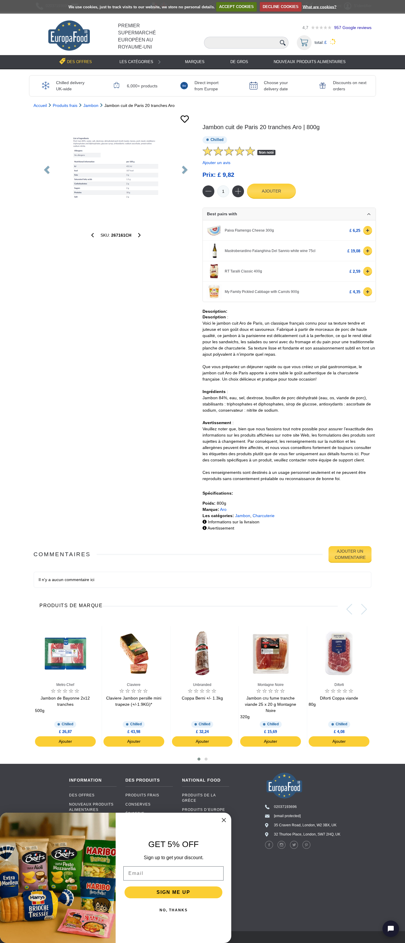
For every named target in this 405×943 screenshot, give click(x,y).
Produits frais (142, 795)
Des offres (82, 795)
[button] (199, 759)
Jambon (242, 515)
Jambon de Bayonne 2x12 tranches (62, 704)
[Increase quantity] (238, 191)
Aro (223, 509)
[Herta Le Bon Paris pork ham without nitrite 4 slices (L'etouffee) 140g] (139, 235)
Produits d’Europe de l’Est (203, 812)
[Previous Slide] (349, 609)
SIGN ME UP (173, 892)
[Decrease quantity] (208, 191)
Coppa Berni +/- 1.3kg (202, 698)
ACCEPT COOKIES (236, 6)
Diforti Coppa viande (333, 701)
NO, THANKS (174, 910)
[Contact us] (390, 928)
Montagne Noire (271, 685)
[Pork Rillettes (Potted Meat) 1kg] (92, 235)
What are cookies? (320, 6)
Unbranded (202, 685)
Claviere (134, 685)
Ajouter (271, 191)
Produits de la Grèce (199, 798)
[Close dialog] (223, 820)
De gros (239, 62)
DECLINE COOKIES (281, 6)
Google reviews (352, 27)
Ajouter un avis (216, 162)
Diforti (339, 685)
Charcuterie (264, 515)
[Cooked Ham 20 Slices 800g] (116, 168)
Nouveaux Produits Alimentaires (310, 62)
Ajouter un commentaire (350, 554)
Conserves (138, 804)
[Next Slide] (364, 609)
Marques (195, 62)
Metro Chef (65, 685)
